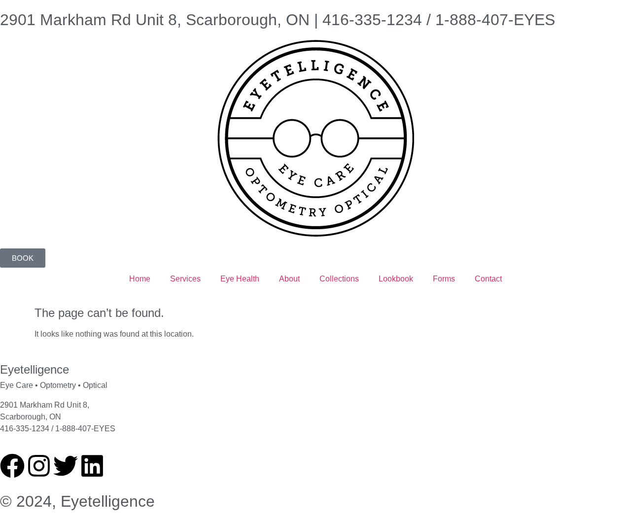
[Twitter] (65, 465)
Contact (488, 279)
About (289, 279)
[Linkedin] (92, 465)
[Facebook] (12, 465)
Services (185, 279)
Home (139, 279)
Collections (339, 279)
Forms (444, 279)
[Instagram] (39, 465)
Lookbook (396, 279)
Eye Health (239, 279)
